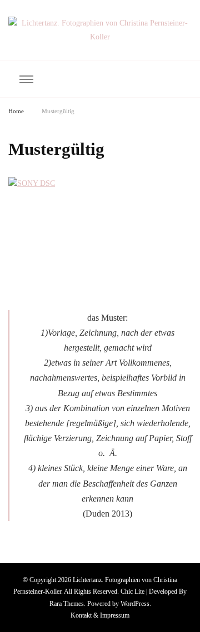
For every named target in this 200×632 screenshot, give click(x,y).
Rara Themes (66, 604)
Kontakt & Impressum (100, 615)
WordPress (135, 604)
